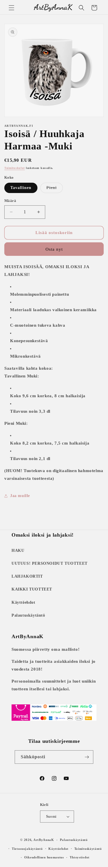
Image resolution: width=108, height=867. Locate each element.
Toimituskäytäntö (88, 848)
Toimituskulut (14, 167)
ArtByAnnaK (43, 839)
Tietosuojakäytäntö (27, 848)
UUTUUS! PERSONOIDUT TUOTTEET (50, 563)
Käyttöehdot (23, 602)
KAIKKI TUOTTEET (32, 589)
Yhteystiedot (80, 857)
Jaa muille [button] (20, 496)
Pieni (54, 189)
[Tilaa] (86, 757)
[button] (11, 7)
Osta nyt (54, 249)
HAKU (18, 550)
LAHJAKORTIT (27, 576)
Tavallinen (20, 188)
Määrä (10, 200)
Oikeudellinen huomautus (44, 857)
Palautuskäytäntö (28, 615)
